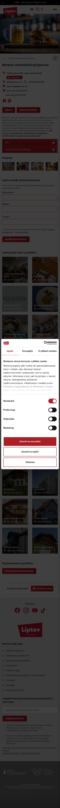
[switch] (52, 410)
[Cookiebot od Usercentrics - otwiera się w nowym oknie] (44, 343)
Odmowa (30, 462)
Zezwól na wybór (30, 451)
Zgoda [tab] (10, 351)
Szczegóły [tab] (27, 351)
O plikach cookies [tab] (47, 351)
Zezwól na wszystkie (30, 441)
